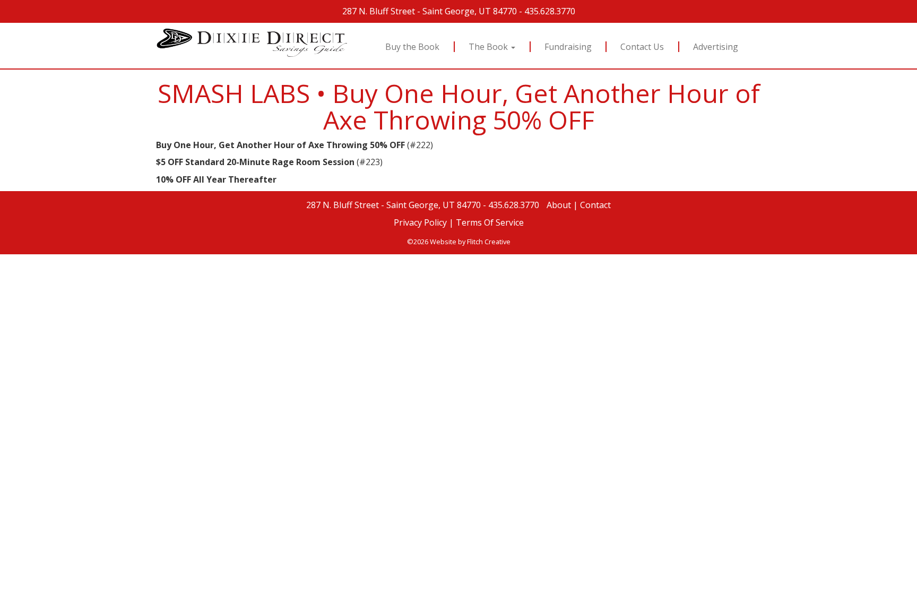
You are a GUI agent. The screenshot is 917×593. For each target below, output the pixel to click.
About (559, 205)
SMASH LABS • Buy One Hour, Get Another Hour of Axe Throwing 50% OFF (459, 106)
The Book (489, 47)
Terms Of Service (490, 222)
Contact (595, 205)
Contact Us (642, 47)
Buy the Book (412, 47)
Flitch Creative (489, 241)
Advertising (716, 47)
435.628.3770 (549, 11)
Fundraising (568, 47)
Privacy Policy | (424, 222)
